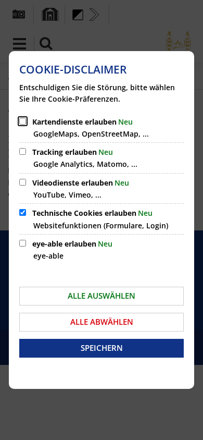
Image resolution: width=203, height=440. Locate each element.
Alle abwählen (101, 321)
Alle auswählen (101, 295)
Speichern (102, 348)
